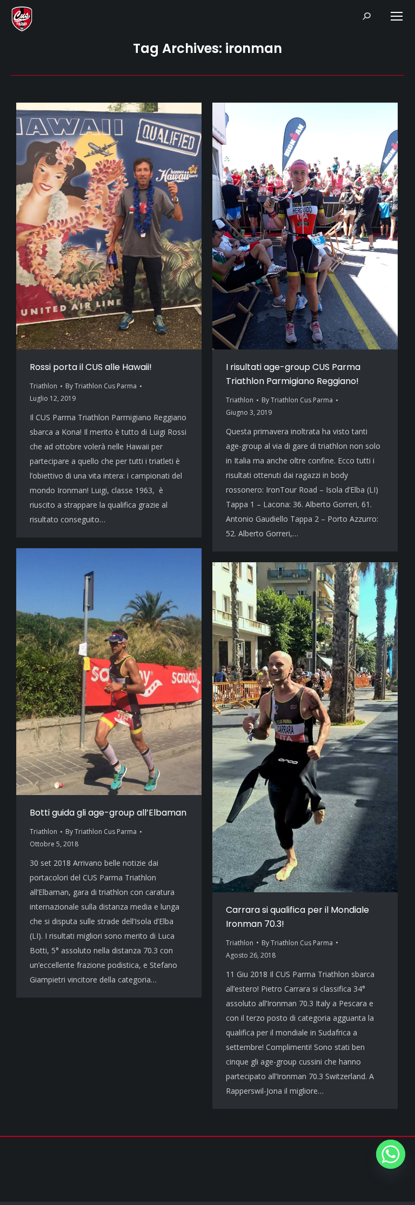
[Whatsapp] (390, 1154)
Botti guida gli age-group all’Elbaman (108, 812)
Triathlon (43, 386)
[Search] (366, 16)
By (101, 386)
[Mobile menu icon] (396, 16)
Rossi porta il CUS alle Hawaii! (91, 367)
